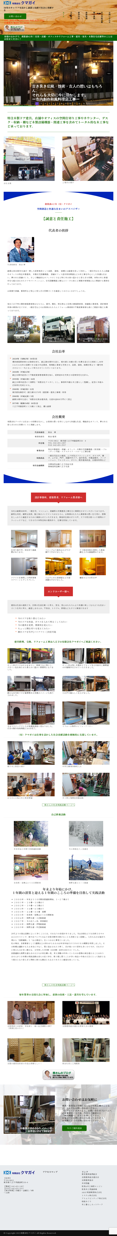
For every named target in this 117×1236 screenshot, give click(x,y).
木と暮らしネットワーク (92, 1204)
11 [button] (75, 104)
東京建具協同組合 (89, 1174)
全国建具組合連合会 (90, 1177)
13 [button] (84, 104)
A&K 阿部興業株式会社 (92, 1192)
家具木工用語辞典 (89, 1189)
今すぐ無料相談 (74, 1128)
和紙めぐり (86, 1201)
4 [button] (45, 104)
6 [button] (53, 104)
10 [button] (70, 104)
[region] (58, 73)
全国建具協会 (87, 1180)
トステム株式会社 (89, 1195)
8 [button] (61, 104)
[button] (8, 73)
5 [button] (49, 104)
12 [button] (79, 104)
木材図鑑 (85, 1183)
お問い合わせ (15, 16)
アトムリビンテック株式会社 (94, 1198)
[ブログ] (24, 28)
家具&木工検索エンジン (92, 1186)
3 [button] (41, 104)
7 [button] (57, 104)
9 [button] (65, 104)
